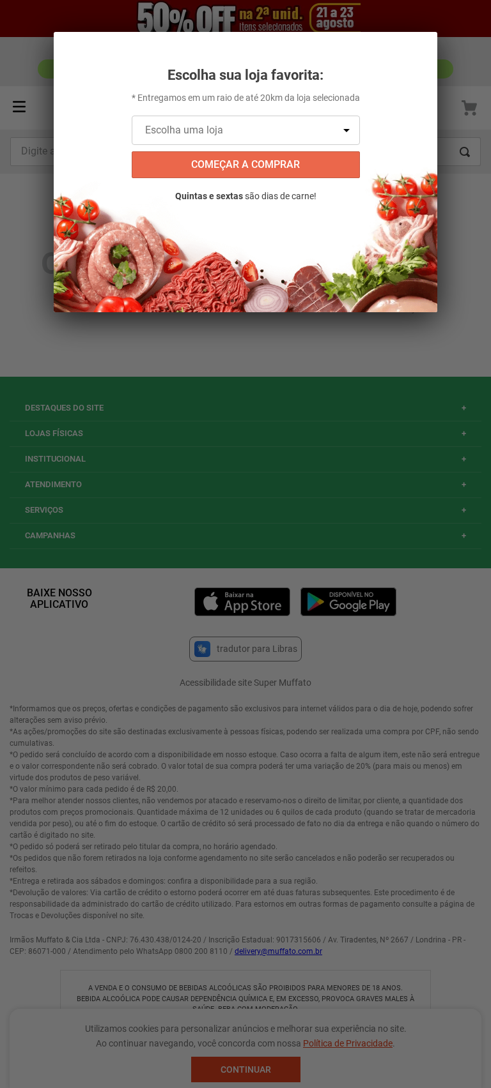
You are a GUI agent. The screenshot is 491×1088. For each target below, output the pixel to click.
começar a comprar (245, 164)
